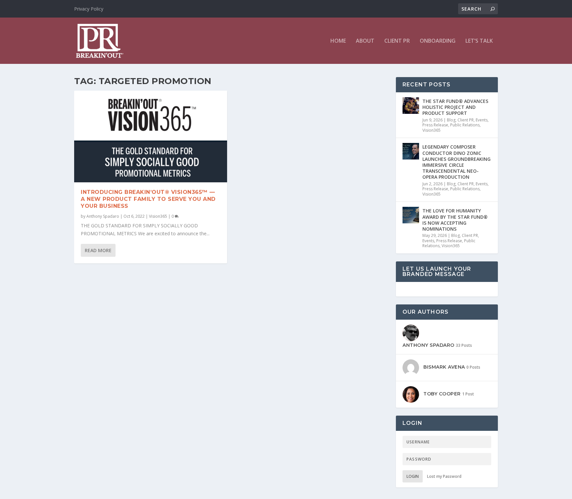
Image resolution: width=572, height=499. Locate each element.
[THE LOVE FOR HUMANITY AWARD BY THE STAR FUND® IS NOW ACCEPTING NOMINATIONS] (411, 215)
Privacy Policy (88, 9)
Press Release (435, 125)
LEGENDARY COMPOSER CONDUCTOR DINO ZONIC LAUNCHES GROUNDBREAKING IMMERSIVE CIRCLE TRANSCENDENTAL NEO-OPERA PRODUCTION (456, 162)
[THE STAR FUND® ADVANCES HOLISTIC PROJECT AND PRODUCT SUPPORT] (411, 105)
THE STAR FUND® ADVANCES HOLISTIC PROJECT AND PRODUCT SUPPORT (455, 107)
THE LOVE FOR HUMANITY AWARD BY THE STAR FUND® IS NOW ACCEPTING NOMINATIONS (455, 219)
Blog (451, 120)
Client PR (397, 41)
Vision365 (158, 216)
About (365, 41)
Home (338, 41)
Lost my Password (444, 476)
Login (412, 476)
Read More (98, 250)
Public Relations (465, 125)
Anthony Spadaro (102, 216)
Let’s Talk (479, 41)
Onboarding (437, 41)
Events (482, 120)
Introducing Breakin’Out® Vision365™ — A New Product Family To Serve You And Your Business (148, 199)
